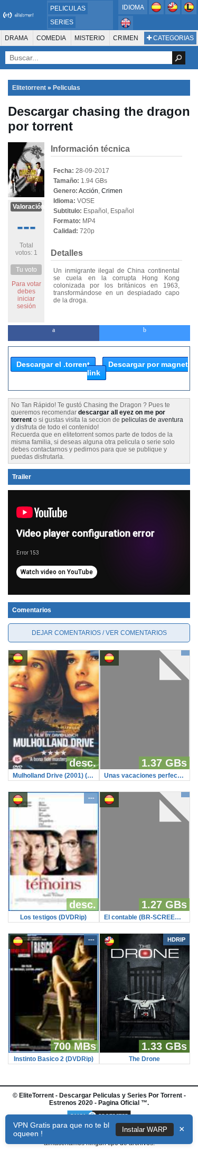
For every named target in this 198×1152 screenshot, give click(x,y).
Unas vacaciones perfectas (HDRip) (145, 775)
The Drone (144, 1059)
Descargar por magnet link (137, 368)
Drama (16, 38)
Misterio (89, 38)
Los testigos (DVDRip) (53, 917)
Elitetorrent (29, 87)
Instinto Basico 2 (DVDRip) (53, 1059)
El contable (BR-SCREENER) (145, 917)
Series (61, 22)
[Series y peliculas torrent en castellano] (157, 12)
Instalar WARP (144, 1129)
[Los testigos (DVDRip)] (53, 909)
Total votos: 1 (26, 249)
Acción (88, 191)
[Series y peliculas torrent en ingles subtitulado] (173, 12)
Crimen (125, 38)
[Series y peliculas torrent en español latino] (189, 12)
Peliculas (68, 8)
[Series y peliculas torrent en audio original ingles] (125, 28)
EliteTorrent (36, 1095)
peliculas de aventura (152, 419)
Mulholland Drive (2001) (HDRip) (54, 775)
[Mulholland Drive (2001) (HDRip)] (53, 767)
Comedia (51, 38)
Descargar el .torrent (53, 364)
